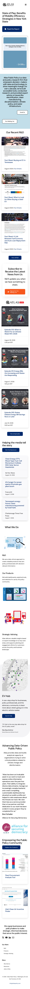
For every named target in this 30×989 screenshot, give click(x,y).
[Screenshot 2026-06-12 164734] (15, 37)
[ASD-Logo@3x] (15, 824)
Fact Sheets (18, 169)
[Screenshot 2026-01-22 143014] (15, 887)
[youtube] (6, 937)
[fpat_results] (15, 854)
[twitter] (3, 937)
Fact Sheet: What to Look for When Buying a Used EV (14, 199)
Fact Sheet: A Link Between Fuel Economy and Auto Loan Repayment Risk (15, 239)
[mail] (13, 937)
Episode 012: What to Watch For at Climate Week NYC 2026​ (13, 332)
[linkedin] (10, 937)
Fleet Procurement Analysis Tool (12, 876)
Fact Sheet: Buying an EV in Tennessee (15, 161)
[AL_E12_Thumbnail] (15, 307)
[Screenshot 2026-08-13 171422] (15, 137)
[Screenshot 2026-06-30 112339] (15, 390)
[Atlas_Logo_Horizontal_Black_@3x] (8, 3)
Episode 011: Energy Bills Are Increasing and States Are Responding (14, 373)
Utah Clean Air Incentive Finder (14, 910)
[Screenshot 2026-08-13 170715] (15, 175)
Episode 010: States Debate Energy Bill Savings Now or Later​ (15, 414)
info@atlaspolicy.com (15, 983)
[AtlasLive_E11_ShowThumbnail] (15, 348)
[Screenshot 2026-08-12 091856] (15, 214)
